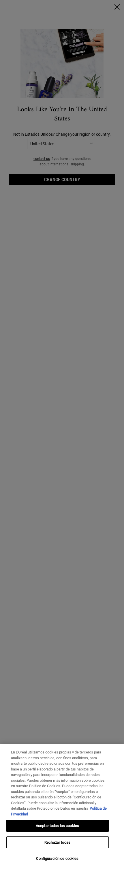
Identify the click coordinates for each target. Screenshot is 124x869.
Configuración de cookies (57, 858)
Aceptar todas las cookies (57, 825)
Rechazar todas (57, 842)
